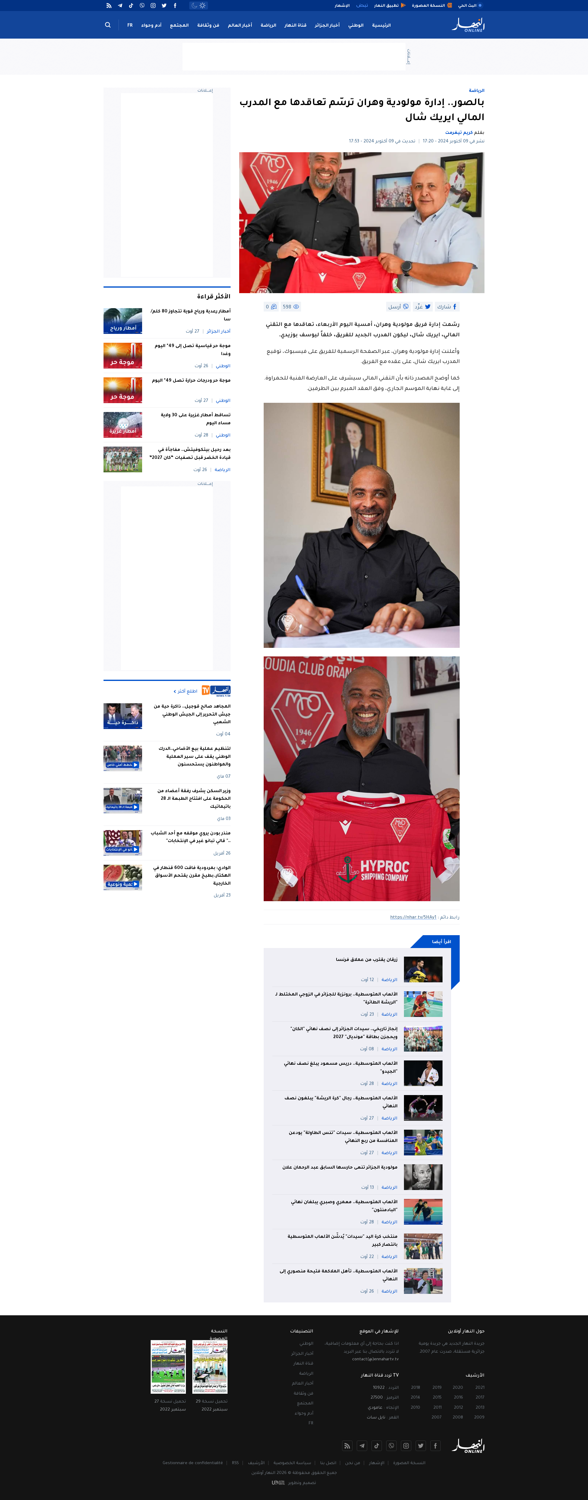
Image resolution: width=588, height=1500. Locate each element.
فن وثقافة (208, 26)
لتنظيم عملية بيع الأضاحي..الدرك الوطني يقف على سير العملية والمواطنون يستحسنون (195, 757)
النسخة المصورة (409, 1463)
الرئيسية (381, 26)
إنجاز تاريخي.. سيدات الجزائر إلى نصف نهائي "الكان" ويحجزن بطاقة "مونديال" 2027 (344, 1033)
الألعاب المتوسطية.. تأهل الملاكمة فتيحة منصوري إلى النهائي (339, 1275)
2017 (480, 1398)
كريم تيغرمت (459, 133)
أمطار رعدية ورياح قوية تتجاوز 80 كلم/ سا (191, 315)
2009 (479, 1417)
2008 (458, 1417)
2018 (415, 1388)
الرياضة (268, 26)
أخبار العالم (240, 26)
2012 (458, 1408)
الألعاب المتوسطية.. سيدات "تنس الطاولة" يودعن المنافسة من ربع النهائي (343, 1137)
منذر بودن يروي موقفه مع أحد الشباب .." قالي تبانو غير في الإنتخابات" (191, 837)
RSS (235, 1463)
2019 (437, 1388)
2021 (479, 1388)
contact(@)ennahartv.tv (375, 1359)
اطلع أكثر (188, 692)
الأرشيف (256, 1463)
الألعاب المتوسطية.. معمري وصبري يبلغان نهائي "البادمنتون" (344, 1206)
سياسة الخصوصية (292, 1463)
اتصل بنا (328, 1463)
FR (130, 26)
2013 (480, 1408)
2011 (437, 1408)
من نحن (352, 1463)
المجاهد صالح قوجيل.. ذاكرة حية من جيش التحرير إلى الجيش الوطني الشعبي (192, 715)
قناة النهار (296, 26)
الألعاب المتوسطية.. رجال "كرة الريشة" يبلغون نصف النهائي (341, 1102)
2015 (437, 1398)
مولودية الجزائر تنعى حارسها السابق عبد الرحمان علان (340, 1168)
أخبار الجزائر (327, 26)
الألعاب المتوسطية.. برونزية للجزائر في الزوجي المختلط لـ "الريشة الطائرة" (336, 998)
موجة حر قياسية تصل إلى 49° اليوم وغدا (193, 350)
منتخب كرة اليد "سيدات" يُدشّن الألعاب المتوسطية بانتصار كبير (343, 1241)
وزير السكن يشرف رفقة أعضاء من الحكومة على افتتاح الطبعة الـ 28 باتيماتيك (194, 799)
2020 (458, 1388)
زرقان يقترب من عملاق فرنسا (367, 960)
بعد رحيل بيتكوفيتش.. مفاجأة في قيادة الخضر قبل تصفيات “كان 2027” (190, 454)
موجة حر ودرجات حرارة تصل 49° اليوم (191, 381)
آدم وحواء (151, 26)
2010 (415, 1408)
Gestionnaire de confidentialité (193, 1463)
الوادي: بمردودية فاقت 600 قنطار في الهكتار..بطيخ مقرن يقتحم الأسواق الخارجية (192, 876)
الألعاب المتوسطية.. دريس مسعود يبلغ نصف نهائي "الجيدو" (341, 1068)
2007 (437, 1417)
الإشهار (376, 1463)
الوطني (356, 26)
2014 (415, 1398)
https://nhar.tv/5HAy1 (413, 918)
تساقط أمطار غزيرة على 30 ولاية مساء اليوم (196, 419)
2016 (458, 1398)
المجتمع (179, 26)
